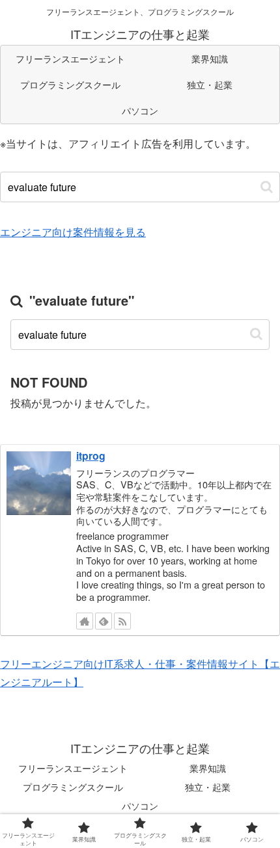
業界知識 (207, 768)
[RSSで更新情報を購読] (122, 621)
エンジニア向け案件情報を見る (73, 231)
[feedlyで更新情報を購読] (103, 621)
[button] (266, 186)
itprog (90, 455)
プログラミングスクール (73, 786)
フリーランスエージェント (73, 768)
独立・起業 (208, 786)
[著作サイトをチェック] (84, 621)
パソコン (140, 805)
